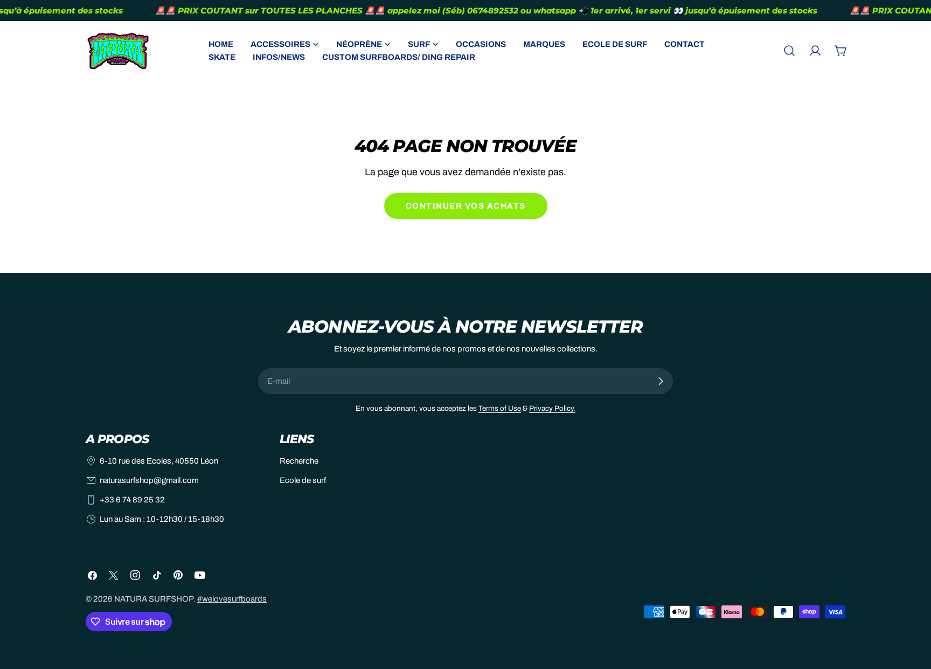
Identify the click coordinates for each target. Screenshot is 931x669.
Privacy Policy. (552, 408)
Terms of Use (499, 408)
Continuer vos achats (466, 206)
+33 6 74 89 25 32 (132, 499)
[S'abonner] (660, 381)
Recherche (299, 461)
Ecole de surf (303, 480)
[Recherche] (789, 50)
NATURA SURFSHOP (153, 599)
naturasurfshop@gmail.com (149, 480)
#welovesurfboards (232, 599)
